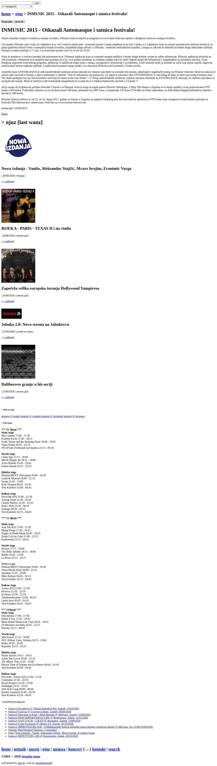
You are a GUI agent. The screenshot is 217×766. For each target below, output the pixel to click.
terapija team (31, 756)
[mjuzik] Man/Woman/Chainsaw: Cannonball (32, 730)
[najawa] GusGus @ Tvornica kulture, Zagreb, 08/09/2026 (39, 711)
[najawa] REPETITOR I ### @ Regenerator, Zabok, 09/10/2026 (43, 736)
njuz (19, 14)
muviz (34, 749)
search (19, 21)
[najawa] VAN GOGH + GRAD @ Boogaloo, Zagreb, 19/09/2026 (44, 720)
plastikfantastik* (44, 763)
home (6, 14)
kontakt (6, 21)
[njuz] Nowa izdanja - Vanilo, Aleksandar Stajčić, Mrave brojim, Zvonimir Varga (51, 733)
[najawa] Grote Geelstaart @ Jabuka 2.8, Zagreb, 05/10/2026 (41, 723)
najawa (59, 749)
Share (4, 113)
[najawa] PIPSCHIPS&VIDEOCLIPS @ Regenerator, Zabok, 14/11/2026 (48, 717)
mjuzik (20, 749)
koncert (75, 749)
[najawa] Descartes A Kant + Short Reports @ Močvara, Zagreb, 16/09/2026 (49, 714)
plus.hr (21, 763)
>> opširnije (7, 181)
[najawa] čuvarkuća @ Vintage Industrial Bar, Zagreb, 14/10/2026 (43, 708)
